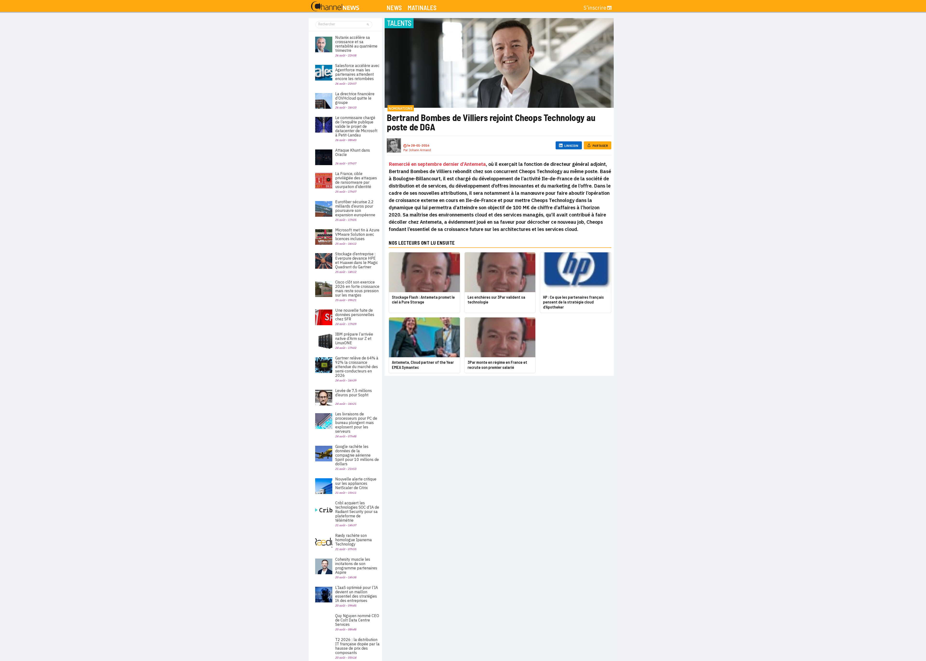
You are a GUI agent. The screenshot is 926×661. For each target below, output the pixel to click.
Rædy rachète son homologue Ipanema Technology (353, 539)
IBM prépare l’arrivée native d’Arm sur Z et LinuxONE (354, 338)
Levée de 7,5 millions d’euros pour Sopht (353, 392)
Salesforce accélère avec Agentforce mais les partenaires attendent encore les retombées (357, 72)
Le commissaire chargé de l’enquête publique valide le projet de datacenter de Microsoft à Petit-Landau (356, 126)
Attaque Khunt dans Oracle (352, 152)
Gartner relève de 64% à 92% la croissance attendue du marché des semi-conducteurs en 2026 (356, 367)
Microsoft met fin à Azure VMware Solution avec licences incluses (357, 234)
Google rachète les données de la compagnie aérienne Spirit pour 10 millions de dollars (357, 455)
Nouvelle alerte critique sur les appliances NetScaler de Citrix (355, 483)
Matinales (422, 7)
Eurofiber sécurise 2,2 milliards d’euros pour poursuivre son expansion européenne (355, 208)
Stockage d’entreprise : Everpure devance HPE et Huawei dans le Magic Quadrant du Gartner (356, 260)
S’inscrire (595, 7)
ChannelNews (335, 6)
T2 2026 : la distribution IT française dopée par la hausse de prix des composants (357, 646)
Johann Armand (420, 150)
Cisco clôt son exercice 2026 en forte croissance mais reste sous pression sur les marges (357, 288)
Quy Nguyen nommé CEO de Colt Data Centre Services (357, 620)
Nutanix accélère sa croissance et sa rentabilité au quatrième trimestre (356, 44)
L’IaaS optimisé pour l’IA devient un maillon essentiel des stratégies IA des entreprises (356, 594)
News (394, 7)
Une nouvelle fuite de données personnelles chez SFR (354, 314)
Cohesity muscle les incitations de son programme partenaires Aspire (356, 566)
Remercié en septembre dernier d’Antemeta (437, 164)
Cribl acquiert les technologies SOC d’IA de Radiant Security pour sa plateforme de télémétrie (357, 511)
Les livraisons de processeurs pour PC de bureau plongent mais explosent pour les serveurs (356, 422)
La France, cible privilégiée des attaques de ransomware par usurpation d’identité (356, 180)
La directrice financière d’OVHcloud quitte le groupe (354, 98)
